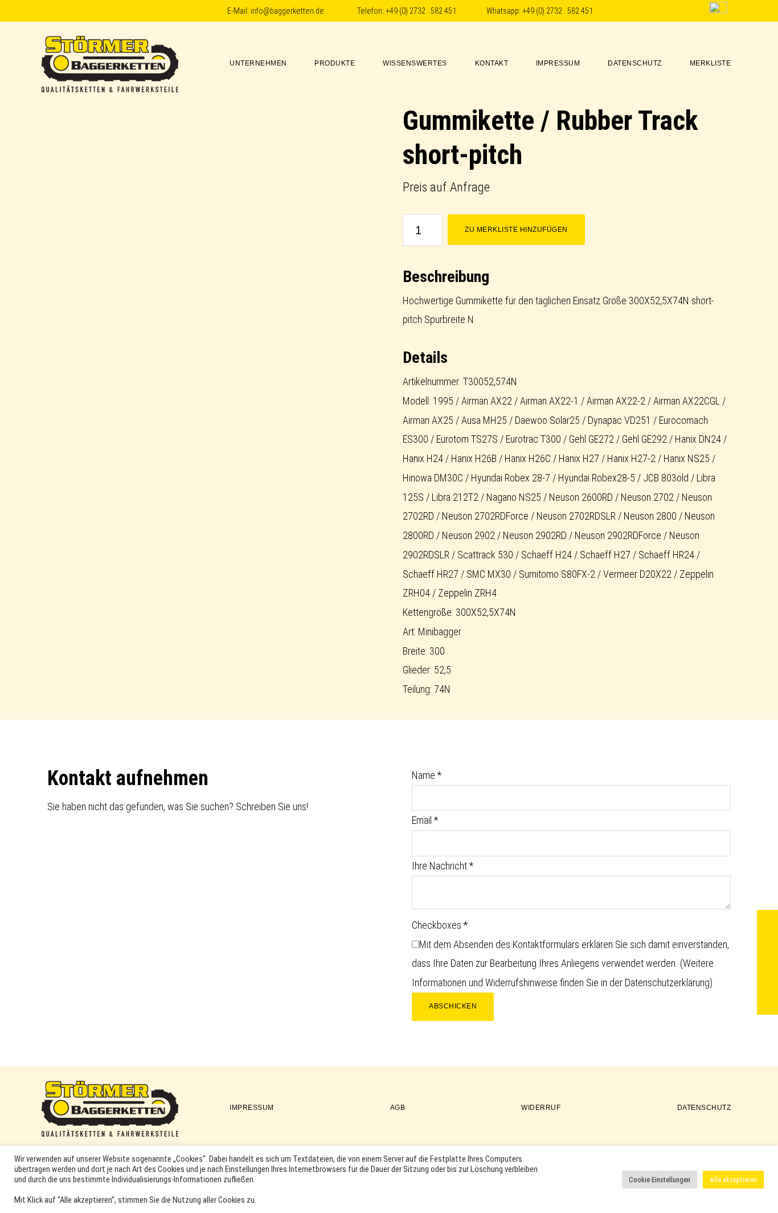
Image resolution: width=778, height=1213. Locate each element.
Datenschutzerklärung (667, 983)
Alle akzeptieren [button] (733, 1179)
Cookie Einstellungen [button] (659, 1179)
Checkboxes (440, 925)
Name (426, 775)
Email (425, 820)
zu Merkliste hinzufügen (516, 230)
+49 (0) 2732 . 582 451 (421, 11)
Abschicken (453, 1006)
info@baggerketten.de (287, 11)
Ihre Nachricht (442, 866)
